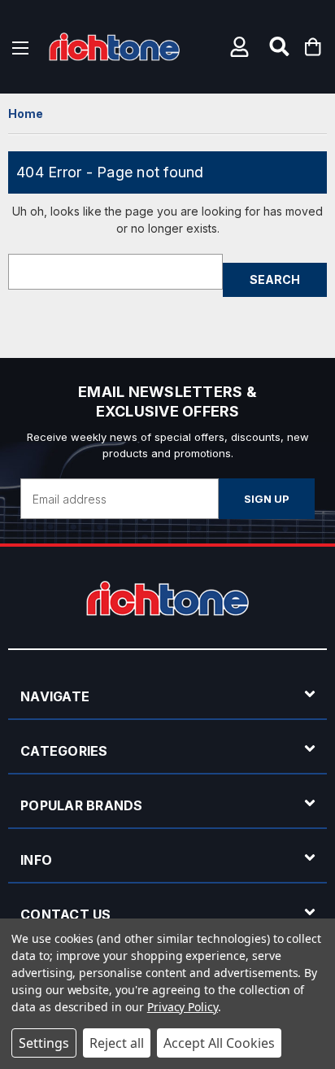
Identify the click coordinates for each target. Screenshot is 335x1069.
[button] (241, 47)
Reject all (116, 1043)
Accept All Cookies (219, 1043)
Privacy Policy (182, 1006)
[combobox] (115, 272)
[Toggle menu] (20, 47)
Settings (44, 1043)
